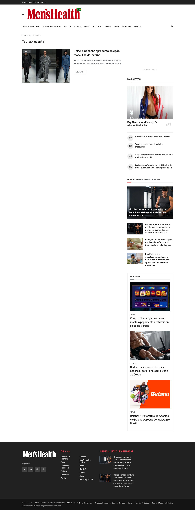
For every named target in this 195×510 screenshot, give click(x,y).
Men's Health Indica (85, 461)
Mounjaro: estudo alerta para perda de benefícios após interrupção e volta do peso (158, 242)
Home (24, 35)
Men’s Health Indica (132, 26)
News (87, 26)
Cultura (64, 471)
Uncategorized (86, 479)
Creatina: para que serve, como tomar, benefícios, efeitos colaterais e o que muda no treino (147, 212)
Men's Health (70, 503)
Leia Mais (80, 72)
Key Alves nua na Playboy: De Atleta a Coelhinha (142, 124)
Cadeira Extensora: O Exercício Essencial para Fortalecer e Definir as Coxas (149, 371)
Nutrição (97, 26)
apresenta (37, 35)
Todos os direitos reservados (38, 503)
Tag (29, 35)
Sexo (116, 26)
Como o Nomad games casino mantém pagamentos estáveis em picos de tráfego (149, 322)
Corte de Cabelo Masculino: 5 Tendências (152, 136)
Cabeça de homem (31, 26)
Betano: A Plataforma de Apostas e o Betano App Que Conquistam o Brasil (150, 419)
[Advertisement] (130, 13)
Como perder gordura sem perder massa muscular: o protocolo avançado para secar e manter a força (123, 480)
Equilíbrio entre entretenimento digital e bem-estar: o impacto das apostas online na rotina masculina (157, 260)
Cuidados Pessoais (51, 26)
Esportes (65, 475)
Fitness (77, 26)
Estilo (67, 26)
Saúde (108, 26)
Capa (63, 462)
